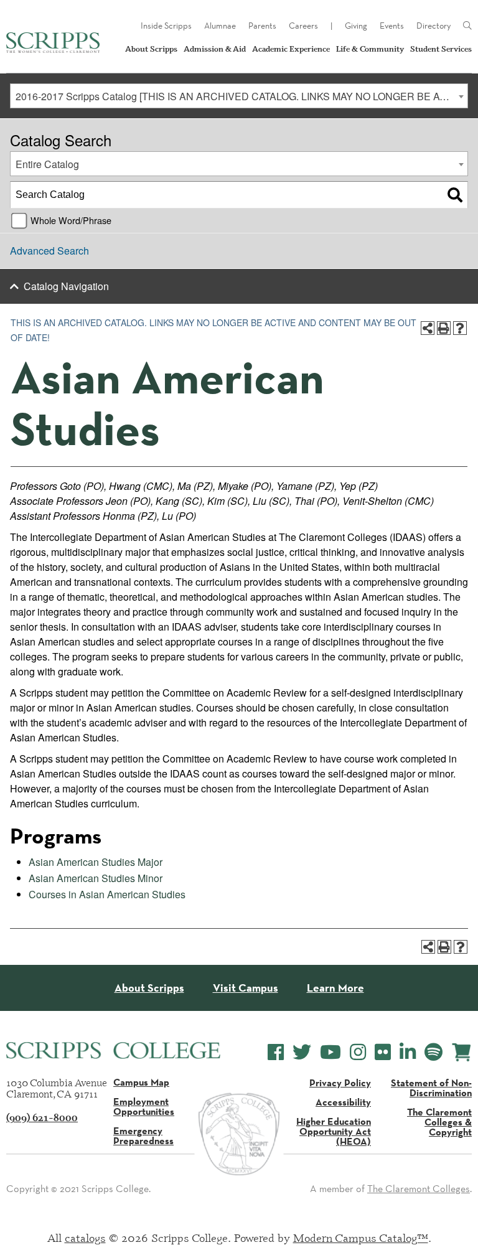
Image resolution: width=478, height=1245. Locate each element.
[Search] (455, 195)
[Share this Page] (427, 328)
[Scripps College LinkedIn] (408, 1052)
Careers (303, 25)
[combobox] (239, 95)
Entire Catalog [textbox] (47, 164)
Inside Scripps (166, 25)
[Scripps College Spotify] (433, 1052)
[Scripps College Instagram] (358, 1052)
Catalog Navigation (66, 286)
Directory (433, 25)
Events (392, 25)
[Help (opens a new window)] (460, 328)
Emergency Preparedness (143, 1135)
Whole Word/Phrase (70, 220)
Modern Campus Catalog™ (360, 1237)
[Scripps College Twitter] (302, 1052)
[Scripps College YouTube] (330, 1052)
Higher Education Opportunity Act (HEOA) (333, 1131)
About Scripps (151, 49)
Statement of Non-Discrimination (431, 1087)
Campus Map (141, 1082)
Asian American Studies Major (95, 862)
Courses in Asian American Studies (107, 894)
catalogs (85, 1237)
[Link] (467, 26)
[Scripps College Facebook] (276, 1052)
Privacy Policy (340, 1083)
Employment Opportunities (143, 1106)
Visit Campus (245, 988)
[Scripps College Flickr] (383, 1052)
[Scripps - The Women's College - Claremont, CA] (53, 42)
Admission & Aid (215, 49)
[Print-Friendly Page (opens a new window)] (444, 328)
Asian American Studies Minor (95, 878)
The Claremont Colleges (418, 1188)
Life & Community (370, 49)
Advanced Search (49, 250)
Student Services (441, 49)
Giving (356, 25)
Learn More (335, 988)
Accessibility (343, 1102)
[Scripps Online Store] (461, 1052)
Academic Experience (291, 49)
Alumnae (220, 25)
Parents (262, 25)
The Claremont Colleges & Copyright (439, 1122)
